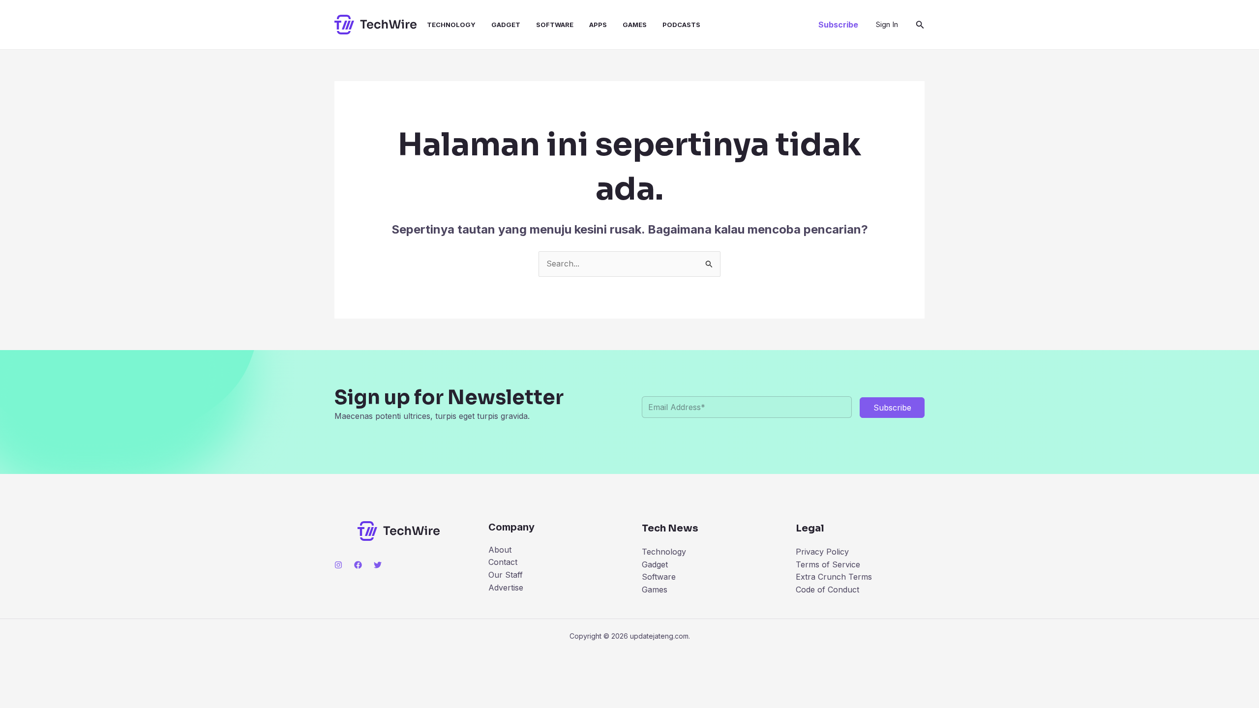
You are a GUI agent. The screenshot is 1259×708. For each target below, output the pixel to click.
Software (554, 25)
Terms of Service (828, 564)
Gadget (505, 25)
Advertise (505, 587)
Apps (598, 25)
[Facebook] (358, 565)
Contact (502, 562)
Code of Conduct (827, 589)
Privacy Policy (822, 552)
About (499, 550)
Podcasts (681, 25)
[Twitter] (378, 565)
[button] (838, 25)
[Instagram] (338, 565)
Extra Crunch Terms (834, 577)
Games (635, 25)
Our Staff (505, 575)
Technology (451, 25)
